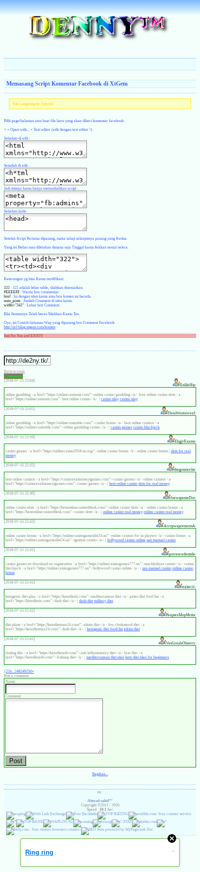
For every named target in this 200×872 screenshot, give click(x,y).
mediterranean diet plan (105, 657)
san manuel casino (161, 540)
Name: (10, 681)
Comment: (13, 696)
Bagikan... (100, 774)
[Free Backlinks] (82, 814)
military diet (103, 601)
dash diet (86, 601)
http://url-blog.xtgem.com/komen (29, 327)
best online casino (123, 483)
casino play (110, 399)
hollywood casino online (126, 540)
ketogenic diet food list (105, 629)
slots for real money (154, 483)
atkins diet (132, 629)
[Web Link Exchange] (46, 814)
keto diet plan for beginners (147, 657)
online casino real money (123, 512)
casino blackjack (146, 427)
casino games (121, 427)
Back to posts (14, 372)
